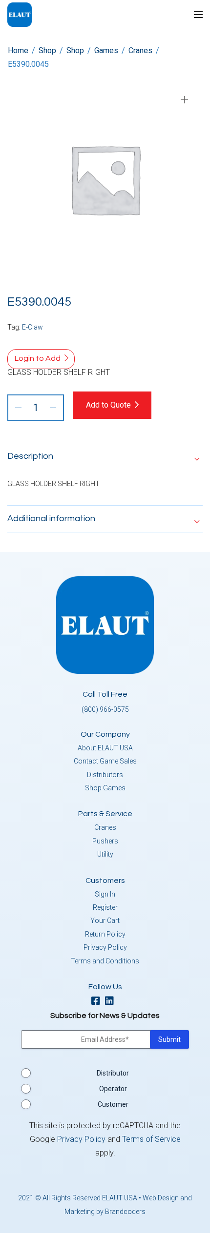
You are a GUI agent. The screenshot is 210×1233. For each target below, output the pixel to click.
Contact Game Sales (105, 761)
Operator (113, 1089)
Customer (113, 1104)
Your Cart (105, 920)
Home (18, 50)
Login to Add (38, 358)
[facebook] (98, 1001)
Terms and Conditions (105, 961)
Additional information (51, 518)
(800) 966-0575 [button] (105, 709)
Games (106, 50)
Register (105, 907)
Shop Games (105, 788)
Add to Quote (108, 405)
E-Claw (32, 327)
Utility (105, 854)
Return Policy (105, 934)
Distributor (113, 1073)
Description (30, 456)
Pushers (105, 841)
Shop (47, 50)
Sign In (105, 894)
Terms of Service (151, 1139)
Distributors (105, 775)
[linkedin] (112, 1001)
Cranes (140, 50)
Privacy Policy (105, 947)
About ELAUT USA (105, 748)
